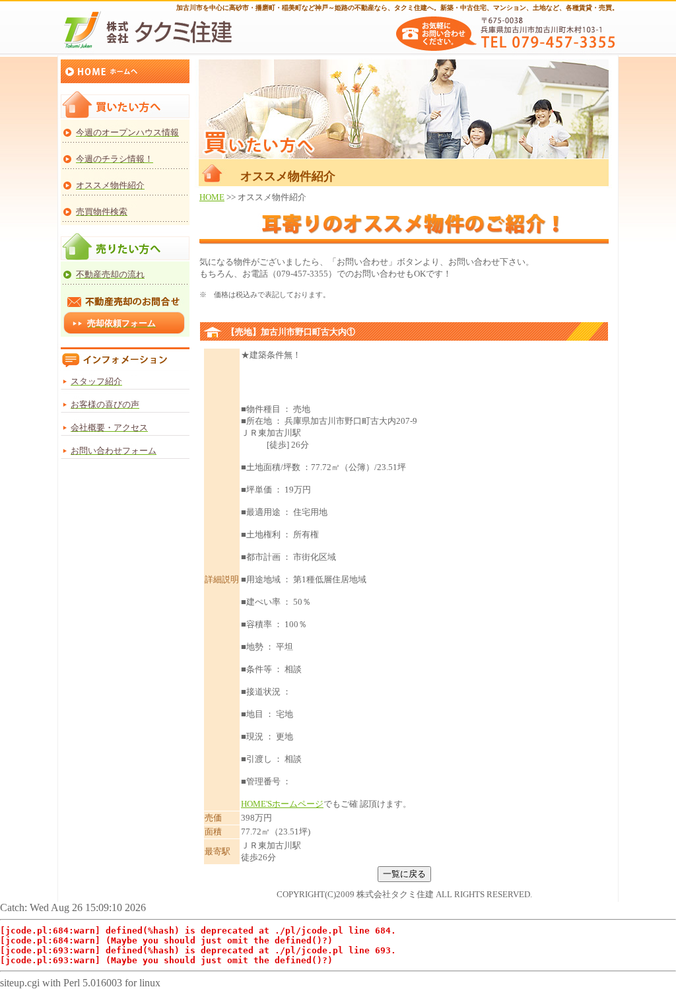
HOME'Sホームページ (282, 804)
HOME (211, 197)
